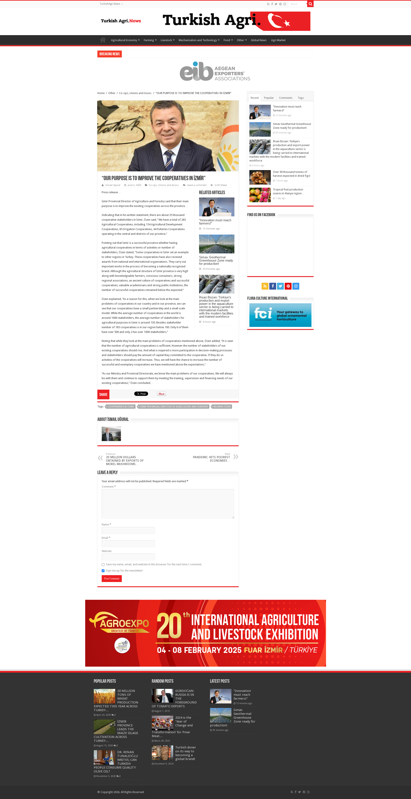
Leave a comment (197, 185)
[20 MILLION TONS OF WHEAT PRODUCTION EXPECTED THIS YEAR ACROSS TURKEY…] (104, 696)
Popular (269, 97)
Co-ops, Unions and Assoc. (135, 93)
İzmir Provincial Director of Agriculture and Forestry (174, 406)
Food (227, 40)
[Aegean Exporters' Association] (205, 71)
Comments (285, 97)
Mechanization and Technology (198, 40)
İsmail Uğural (112, 185)
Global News (259, 40)
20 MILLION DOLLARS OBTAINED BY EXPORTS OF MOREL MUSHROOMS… (124, 459)
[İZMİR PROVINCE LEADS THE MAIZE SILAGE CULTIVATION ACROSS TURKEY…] (104, 727)
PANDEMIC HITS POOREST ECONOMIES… (211, 457)
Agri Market (278, 40)
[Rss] (268, 4)
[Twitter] (276, 4)
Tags (301, 97)
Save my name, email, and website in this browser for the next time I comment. (154, 564)
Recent (255, 97)
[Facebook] (272, 4)
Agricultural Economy (124, 40)
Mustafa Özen (222, 406)
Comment (109, 486)
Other (240, 40)
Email (106, 537)
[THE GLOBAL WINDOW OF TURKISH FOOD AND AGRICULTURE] (121, 20)
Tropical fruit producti (136, 53)
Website (107, 551)
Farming (149, 40)
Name (106, 524)
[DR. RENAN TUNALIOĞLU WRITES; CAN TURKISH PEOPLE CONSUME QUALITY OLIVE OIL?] (104, 757)
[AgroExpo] (205, 632)
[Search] (310, 4)
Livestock (166, 40)
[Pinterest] (280, 4)
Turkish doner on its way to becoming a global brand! (185, 753)
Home (103, 39)
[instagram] (284, 4)
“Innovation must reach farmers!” (215, 221)
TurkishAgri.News (110, 3)
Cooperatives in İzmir (121, 406)
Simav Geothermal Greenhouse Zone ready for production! (216, 260)
